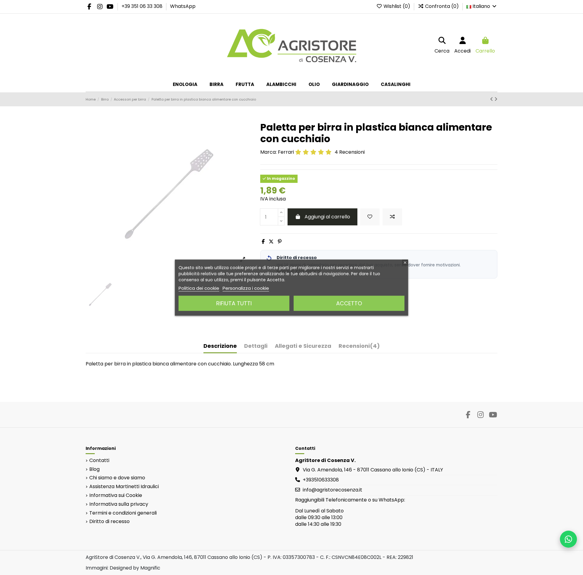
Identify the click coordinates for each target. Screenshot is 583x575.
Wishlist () (396, 6)
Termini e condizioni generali (123, 513)
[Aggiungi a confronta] (392, 216)
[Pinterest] (279, 241)
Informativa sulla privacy (118, 504)
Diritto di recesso (109, 521)
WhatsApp (183, 6)
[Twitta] (271, 241)
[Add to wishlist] (370, 216)
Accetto (349, 303)
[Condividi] (263, 241)
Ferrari (286, 152)
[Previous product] (492, 99)
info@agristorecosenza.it (332, 489)
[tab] (359, 347)
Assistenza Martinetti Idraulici (124, 486)
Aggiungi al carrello (327, 216)
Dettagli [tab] (256, 346)
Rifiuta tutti (234, 303)
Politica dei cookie (199, 288)
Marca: (268, 152)
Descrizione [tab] (220, 346)
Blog (94, 469)
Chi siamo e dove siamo (117, 477)
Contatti (99, 460)
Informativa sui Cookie (115, 495)
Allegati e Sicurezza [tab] (303, 346)
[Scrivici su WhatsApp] (568, 539)
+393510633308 (321, 479)
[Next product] (495, 99)
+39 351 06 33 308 (142, 6)
